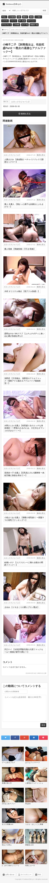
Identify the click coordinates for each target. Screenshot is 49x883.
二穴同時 (16, 25)
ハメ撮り (38, 17)
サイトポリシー (26, 874)
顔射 (18, 17)
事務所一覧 (34, 25)
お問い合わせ (9, 874)
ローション (31, 21)
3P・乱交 (22, 21)
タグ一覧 (25, 25)
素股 (31, 17)
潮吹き (25, 17)
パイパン (13, 21)
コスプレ (5, 21)
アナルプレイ (6, 25)
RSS (39, 874)
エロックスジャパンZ (20, 102)
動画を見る (26, 114)
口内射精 (12, 17)
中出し (4, 17)
